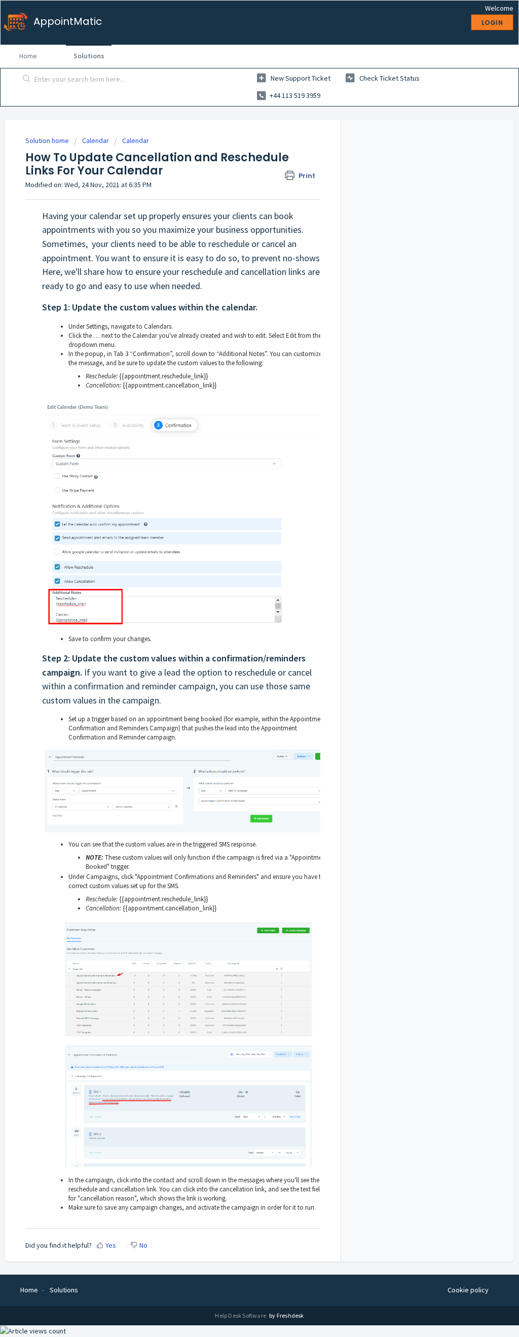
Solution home (47, 140)
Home (28, 55)
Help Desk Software (241, 1315)
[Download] (241, 551)
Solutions (88, 55)
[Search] (27, 79)
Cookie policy (468, 1289)
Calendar (95, 140)
